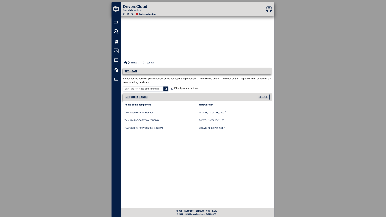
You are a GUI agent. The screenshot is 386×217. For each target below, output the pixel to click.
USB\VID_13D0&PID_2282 (211, 128)
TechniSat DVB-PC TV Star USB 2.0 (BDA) (144, 128)
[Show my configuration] (116, 41)
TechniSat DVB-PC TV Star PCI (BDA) (142, 120)
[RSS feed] (132, 14)
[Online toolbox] (116, 70)
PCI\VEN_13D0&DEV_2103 (211, 120)
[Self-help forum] (116, 79)
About (179, 211)
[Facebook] (123, 14)
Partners (188, 211)
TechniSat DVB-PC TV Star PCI (139, 112)
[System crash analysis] (116, 60)
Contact (200, 211)
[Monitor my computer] (116, 51)
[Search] (165, 88)
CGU (208, 211)
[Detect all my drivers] (116, 31)
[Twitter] (128, 14)
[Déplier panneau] (269, 9)
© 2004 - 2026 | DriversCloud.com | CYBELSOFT (196, 214)
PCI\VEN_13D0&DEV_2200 (211, 112)
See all (263, 97)
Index (134, 62)
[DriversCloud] (116, 9)
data (214, 211)
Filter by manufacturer (186, 88)
